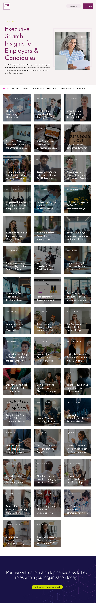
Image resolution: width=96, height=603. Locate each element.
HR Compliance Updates (20, 88)
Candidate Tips (52, 88)
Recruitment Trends (38, 88)
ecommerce (81, 88)
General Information (67, 88)
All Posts (6, 88)
